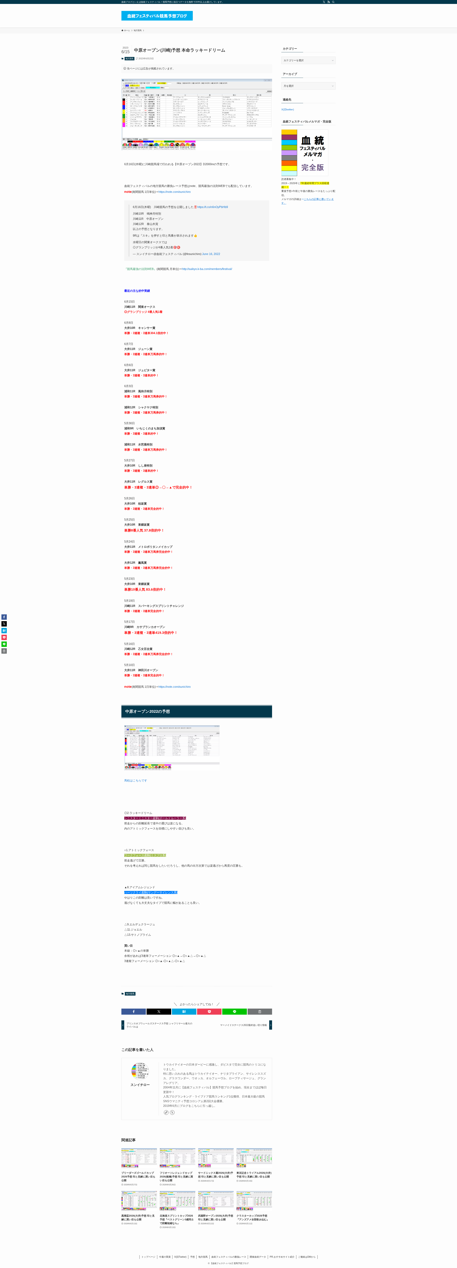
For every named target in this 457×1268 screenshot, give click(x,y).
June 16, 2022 (211, 253)
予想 (192, 1257)
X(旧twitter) (287, 109)
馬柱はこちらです (135, 780)
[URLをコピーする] (260, 1012)
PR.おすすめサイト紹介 (282, 1257)
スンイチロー (140, 1085)
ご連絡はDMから (307, 1257)
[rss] (328, 2)
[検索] (333, 2)
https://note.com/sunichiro (175, 191)
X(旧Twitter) (180, 1257)
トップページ (148, 1257)
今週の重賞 (165, 1257)
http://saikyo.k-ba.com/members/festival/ (207, 268)
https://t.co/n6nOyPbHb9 (212, 207)
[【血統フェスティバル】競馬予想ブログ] (157, 16)
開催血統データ (258, 1257)
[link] (166, 1112)
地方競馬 (129, 58)
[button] (133, 1012)
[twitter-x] (324, 2)
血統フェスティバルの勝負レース (228, 1257)
